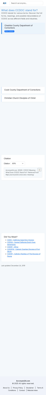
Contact (22, 390)
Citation (7, 163)
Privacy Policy (18, 388)
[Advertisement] (23, 60)
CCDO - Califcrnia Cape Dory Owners (20, 240)
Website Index (32, 390)
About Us (6, 388)
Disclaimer (30, 388)
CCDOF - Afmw (12, 247)
